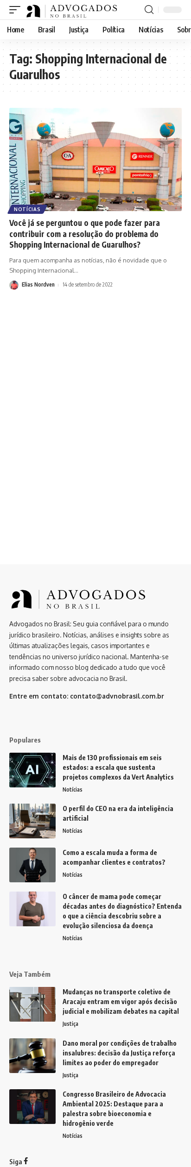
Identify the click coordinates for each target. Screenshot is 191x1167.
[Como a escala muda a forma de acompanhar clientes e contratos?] (32, 865)
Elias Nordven (38, 284)
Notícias (27, 209)
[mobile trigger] (17, 9)
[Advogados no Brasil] (72, 9)
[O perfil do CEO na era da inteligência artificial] (32, 821)
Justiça (70, 1023)
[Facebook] (26, 1161)
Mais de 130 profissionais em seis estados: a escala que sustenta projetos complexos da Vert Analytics (118, 767)
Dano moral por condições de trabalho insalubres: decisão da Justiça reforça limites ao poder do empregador (120, 1053)
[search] (149, 9)
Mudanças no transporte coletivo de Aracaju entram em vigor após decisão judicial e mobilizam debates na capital (121, 1001)
